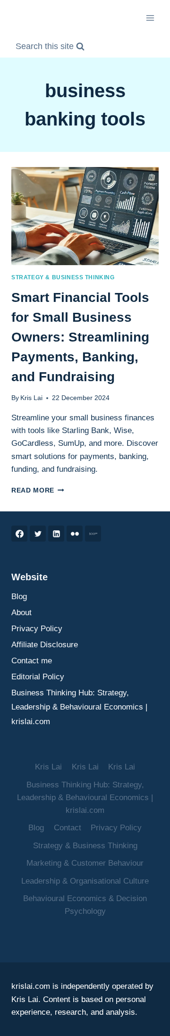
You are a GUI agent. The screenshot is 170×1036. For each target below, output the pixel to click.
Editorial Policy (37, 676)
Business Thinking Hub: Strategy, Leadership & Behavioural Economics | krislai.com (79, 707)
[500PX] (93, 534)
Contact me (31, 660)
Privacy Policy (36, 628)
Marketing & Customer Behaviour (85, 863)
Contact (67, 827)
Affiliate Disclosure (44, 644)
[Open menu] (150, 17)
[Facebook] (19, 534)
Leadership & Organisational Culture (85, 881)
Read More (37, 490)
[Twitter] (38, 534)
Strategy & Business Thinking (63, 277)
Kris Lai (31, 397)
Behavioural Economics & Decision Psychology (85, 905)
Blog (19, 596)
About (21, 612)
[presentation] (85, 216)
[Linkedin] (56, 534)
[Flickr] (75, 534)
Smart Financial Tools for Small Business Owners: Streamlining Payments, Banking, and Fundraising (80, 337)
